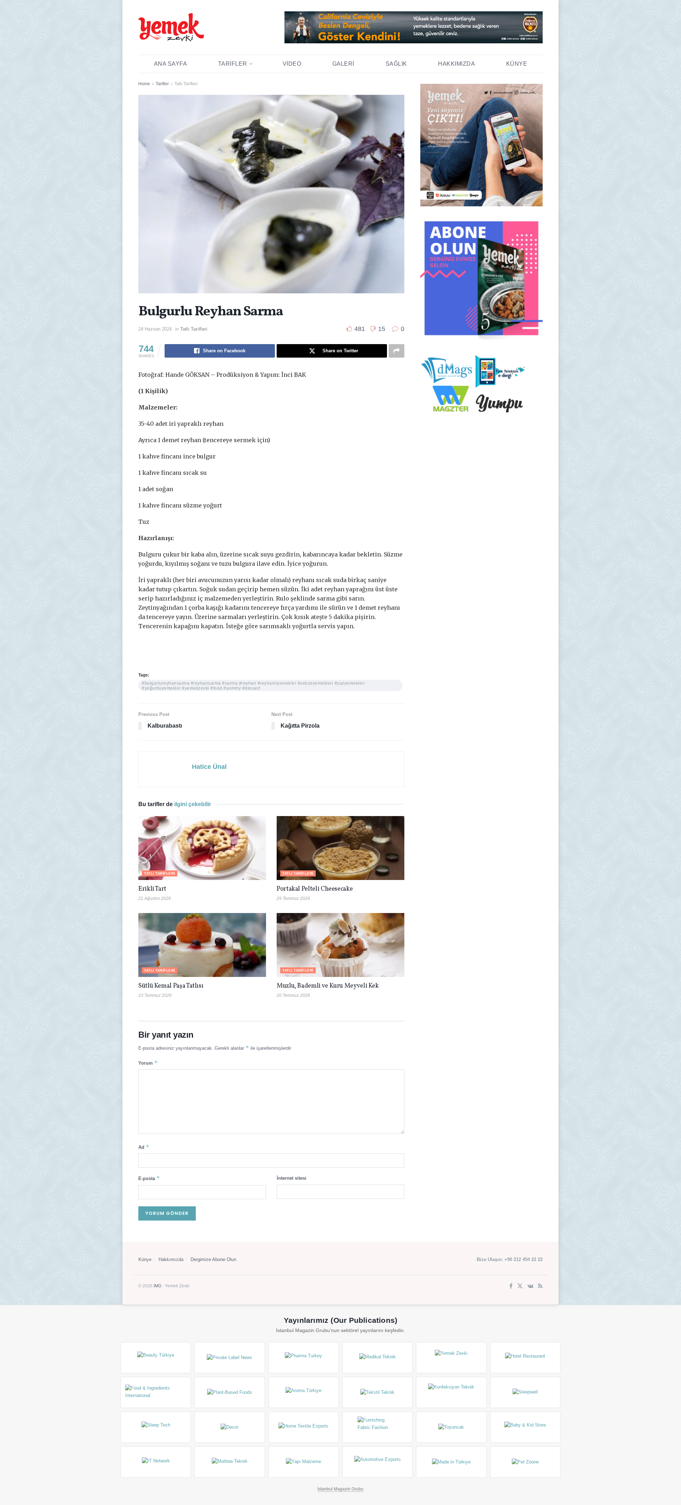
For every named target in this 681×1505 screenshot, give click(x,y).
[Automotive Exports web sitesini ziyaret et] (377, 1462)
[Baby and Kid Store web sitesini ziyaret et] (525, 1427)
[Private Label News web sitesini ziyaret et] (229, 1357)
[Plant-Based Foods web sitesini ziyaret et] (229, 1392)
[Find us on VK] (530, 1286)
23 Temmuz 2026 (155, 995)
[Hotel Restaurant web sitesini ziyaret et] (525, 1357)
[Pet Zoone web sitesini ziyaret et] (525, 1462)
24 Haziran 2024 (155, 329)
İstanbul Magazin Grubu (340, 1489)
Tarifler (232, 64)
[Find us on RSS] (540, 1286)
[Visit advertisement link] (413, 27)
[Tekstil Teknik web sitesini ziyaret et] (377, 1392)
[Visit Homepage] (171, 27)
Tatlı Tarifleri (186, 83)
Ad (143, 1146)
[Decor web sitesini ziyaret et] (229, 1427)
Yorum (148, 1062)
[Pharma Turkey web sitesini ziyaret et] (303, 1357)
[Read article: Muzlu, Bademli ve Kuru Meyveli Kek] (340, 945)
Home (144, 83)
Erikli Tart (153, 889)
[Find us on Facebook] (511, 1286)
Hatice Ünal (209, 766)
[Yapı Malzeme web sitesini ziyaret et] (303, 1462)
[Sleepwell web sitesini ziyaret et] (525, 1392)
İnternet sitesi (291, 1178)
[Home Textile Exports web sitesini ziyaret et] (303, 1427)
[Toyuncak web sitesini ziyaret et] (451, 1427)
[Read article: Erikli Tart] (202, 848)
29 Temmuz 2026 (293, 898)
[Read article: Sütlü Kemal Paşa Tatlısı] (202, 945)
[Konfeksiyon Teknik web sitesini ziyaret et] (451, 1392)
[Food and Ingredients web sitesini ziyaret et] (156, 1392)
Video (292, 64)
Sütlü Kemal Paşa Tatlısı (170, 986)
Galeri (343, 64)
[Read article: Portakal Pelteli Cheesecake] (340, 848)
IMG (157, 1285)
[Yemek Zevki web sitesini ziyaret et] (451, 1357)
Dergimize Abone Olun (213, 1259)
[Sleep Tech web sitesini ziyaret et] (156, 1427)
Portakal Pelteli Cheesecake (315, 889)
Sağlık (396, 64)
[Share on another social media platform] (396, 351)
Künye (516, 64)
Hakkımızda (456, 64)
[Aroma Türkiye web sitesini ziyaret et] (303, 1392)
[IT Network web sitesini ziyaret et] (156, 1462)
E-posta (149, 1178)
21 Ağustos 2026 (154, 898)
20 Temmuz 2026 (293, 995)
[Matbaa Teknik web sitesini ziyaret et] (229, 1462)
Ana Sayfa (170, 64)
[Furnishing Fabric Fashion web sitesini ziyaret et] (377, 1427)
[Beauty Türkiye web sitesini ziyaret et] (156, 1357)
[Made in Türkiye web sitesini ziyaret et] (451, 1462)
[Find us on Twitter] (520, 1286)
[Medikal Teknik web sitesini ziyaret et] (377, 1357)
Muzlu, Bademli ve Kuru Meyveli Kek (328, 986)
